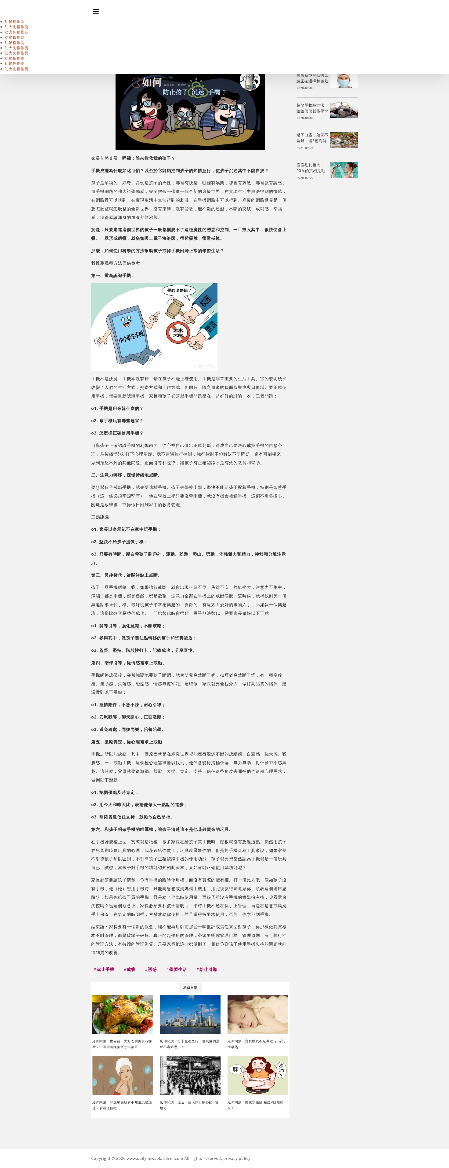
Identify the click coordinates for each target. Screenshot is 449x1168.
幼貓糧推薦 (15, 21)
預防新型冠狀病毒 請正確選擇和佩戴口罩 (312, 81)
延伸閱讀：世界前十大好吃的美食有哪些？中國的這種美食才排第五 (122, 1044)
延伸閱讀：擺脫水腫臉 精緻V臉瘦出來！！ (256, 1105)
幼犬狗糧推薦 (17, 26)
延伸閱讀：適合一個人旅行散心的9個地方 (189, 1105)
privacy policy (236, 1158)
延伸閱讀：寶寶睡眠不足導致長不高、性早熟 (257, 1044)
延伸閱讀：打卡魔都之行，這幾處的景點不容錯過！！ (190, 1044)
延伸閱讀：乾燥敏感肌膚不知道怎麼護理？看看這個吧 (122, 1105)
